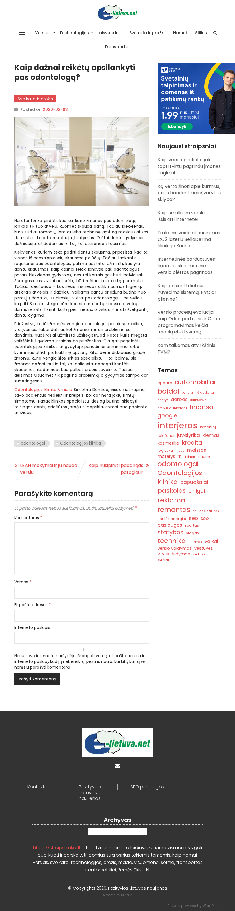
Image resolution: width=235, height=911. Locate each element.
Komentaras (28, 518)
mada (180, 451)
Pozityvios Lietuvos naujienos (90, 792)
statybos (170, 532)
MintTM (126, 895)
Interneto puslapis (32, 627)
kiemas (211, 435)
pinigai (196, 490)
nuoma (205, 456)
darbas (179, 399)
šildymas (181, 554)
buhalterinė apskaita (198, 392)
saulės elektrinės (206, 511)
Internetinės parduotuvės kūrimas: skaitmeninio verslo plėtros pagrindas (186, 266)
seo (193, 518)
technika (172, 540)
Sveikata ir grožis (146, 33)
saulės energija (172, 518)
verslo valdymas (175, 548)
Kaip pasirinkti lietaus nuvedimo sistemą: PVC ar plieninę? (187, 292)
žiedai (163, 560)
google (167, 415)
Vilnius (163, 554)
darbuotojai (198, 400)
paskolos (172, 490)
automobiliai (195, 382)
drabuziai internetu (172, 408)
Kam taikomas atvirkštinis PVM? (186, 348)
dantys (163, 400)
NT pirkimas (187, 457)
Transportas (117, 47)
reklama (171, 500)
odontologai (33, 443)
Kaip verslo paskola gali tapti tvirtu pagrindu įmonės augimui (189, 166)
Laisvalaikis (109, 33)
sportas (192, 525)
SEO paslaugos (147, 787)
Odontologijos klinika (80, 443)
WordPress (212, 905)
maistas (196, 450)
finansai (202, 407)
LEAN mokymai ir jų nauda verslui (48, 469)
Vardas (23, 582)
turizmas (195, 542)
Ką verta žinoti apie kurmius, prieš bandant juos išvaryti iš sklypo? (189, 193)
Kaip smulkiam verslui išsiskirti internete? (181, 216)
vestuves (203, 548)
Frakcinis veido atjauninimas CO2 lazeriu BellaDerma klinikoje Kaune (189, 239)
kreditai (192, 443)
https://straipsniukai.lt (57, 847)
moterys (166, 456)
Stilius (201, 33)
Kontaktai (37, 787)
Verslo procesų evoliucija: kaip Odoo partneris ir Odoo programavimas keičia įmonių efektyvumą (189, 322)
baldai (168, 391)
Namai (180, 33)
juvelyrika (188, 435)
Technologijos (74, 33)
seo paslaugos (183, 521)
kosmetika (168, 443)
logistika (165, 450)
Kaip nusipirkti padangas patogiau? (116, 469)
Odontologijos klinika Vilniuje (43, 389)
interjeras (177, 425)
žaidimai (199, 554)
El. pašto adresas (32, 605)
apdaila (165, 382)
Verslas (43, 33)
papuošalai (194, 482)
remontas (174, 509)
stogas (192, 533)
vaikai (211, 541)
